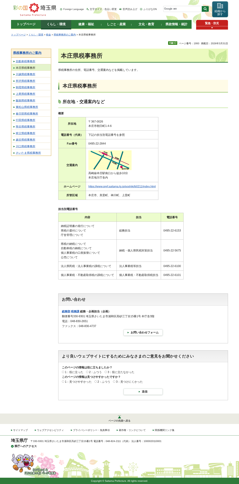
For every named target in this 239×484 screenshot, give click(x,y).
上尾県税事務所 (25, 93)
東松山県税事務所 (27, 107)
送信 (144, 391)
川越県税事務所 (25, 74)
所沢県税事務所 (25, 80)
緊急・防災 (212, 23)
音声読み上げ (130, 9)
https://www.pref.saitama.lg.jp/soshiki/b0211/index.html (122, 186)
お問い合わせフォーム (145, 332)
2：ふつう (95, 372)
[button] (212, 28)
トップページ (18, 34)
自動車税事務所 (25, 61)
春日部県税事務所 (27, 113)
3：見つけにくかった (129, 381)
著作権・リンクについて (132, 430)
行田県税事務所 (25, 120)
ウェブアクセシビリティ (50, 430)
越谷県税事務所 (25, 139)
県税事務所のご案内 (65, 34)
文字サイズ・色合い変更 (103, 9)
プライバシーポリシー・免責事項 (91, 430)
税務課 (75, 311)
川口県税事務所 (25, 146)
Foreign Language (73, 9)
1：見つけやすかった (78, 381)
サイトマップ (20, 430)
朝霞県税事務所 (25, 87)
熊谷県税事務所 (25, 126)
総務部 (66, 311)
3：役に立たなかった (121, 372)
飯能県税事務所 (25, 100)
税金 (48, 34)
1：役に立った (74, 372)
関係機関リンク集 (164, 430)
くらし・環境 (36, 34)
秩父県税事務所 (25, 133)
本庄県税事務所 (25, 67)
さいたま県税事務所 (28, 152)
